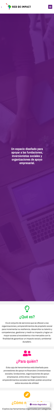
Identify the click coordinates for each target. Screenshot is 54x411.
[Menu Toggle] (50, 7)
